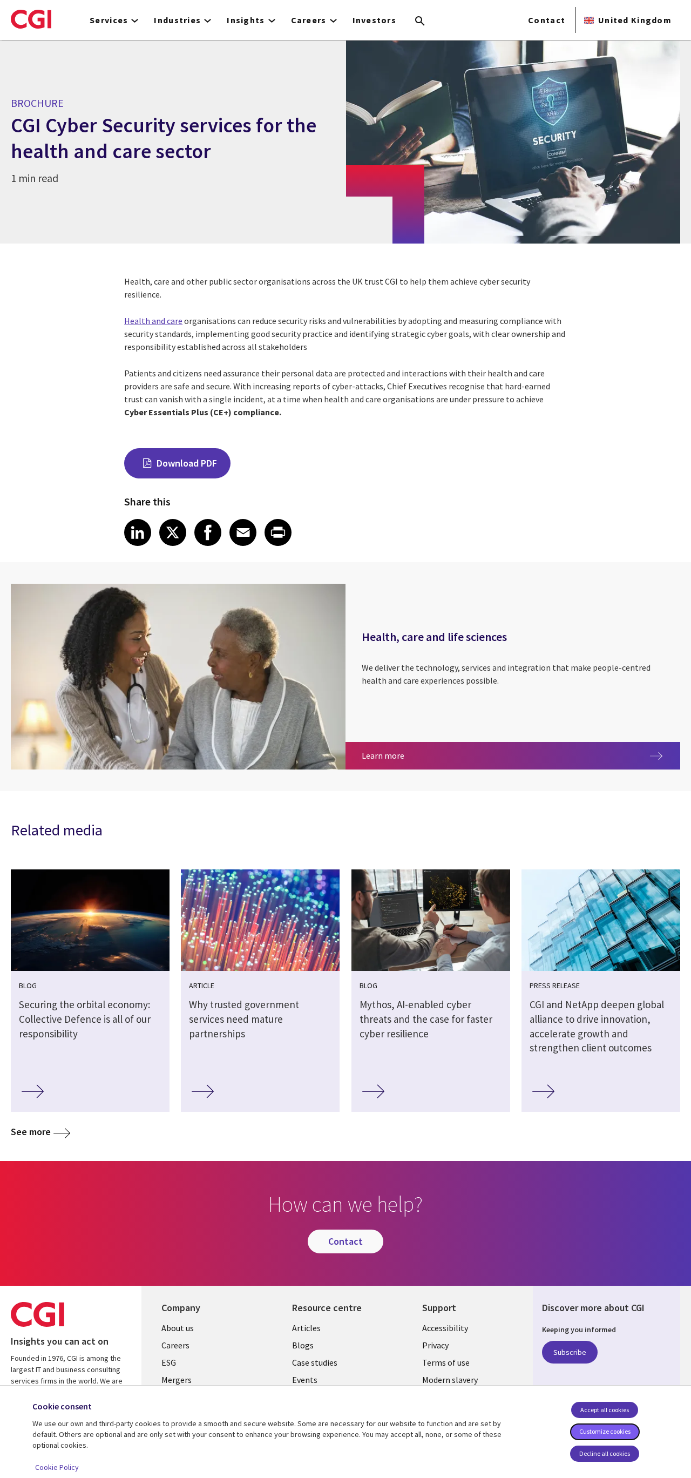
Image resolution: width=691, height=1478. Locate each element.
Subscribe (569, 1352)
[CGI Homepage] (31, 19)
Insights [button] (246, 20)
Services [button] (109, 20)
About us (177, 1327)
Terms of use (446, 1362)
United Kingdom (635, 20)
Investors (375, 20)
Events (304, 1379)
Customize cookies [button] (605, 1431)
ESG (168, 1362)
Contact (546, 20)
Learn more (436, 755)
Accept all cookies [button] (604, 1410)
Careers (175, 1345)
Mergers (176, 1379)
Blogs (303, 1345)
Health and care (153, 320)
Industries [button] (177, 20)
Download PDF (187, 463)
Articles (306, 1327)
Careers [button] (309, 20)
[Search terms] (420, 21)
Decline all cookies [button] (604, 1453)
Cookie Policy (57, 1467)
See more (31, 1131)
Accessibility (445, 1327)
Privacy (435, 1345)
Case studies (314, 1362)
